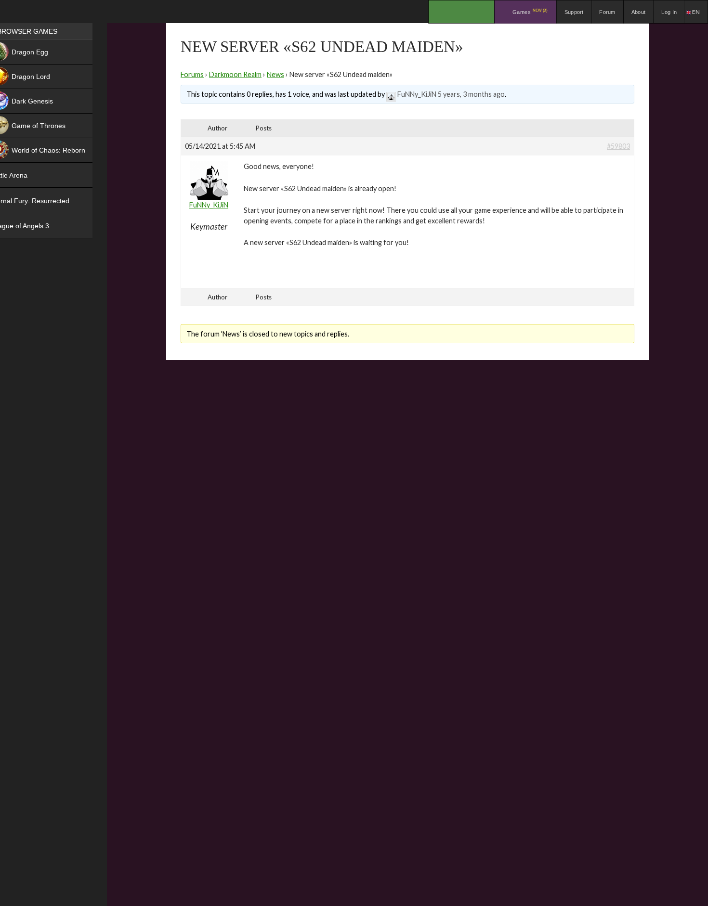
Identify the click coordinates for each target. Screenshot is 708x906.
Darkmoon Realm (235, 74)
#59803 (618, 146)
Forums (192, 74)
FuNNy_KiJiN (416, 94)
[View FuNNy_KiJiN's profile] (391, 94)
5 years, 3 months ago (471, 94)
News (275, 74)
